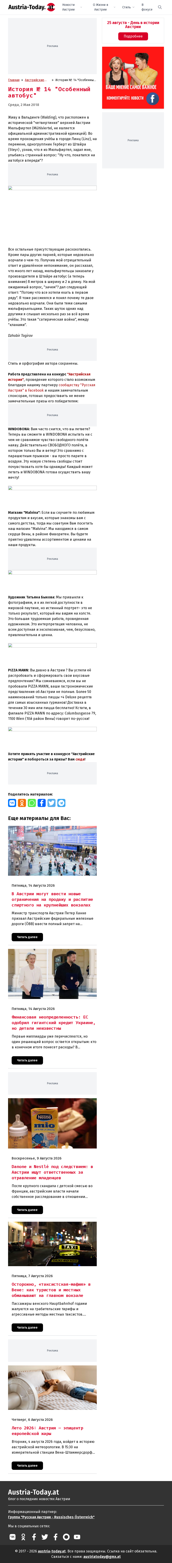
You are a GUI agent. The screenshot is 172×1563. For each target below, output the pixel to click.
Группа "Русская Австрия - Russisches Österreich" (51, 1517)
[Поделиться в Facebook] (42, 803)
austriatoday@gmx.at (102, 1556)
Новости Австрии (68, 7)
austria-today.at (52, 1551)
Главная (13, 80)
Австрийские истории (34, 80)
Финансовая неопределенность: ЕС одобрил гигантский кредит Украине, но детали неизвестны (49, 953)
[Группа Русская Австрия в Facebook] (55, 1537)
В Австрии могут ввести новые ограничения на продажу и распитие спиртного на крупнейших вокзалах (51, 830)
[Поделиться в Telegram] (61, 803)
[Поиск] (160, 7)
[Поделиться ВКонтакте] (12, 803)
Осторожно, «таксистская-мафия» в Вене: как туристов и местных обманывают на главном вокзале (51, 1226)
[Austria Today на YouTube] (77, 1537)
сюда (79, 759)
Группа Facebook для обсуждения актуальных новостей (131, 52)
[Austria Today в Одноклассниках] (23, 1537)
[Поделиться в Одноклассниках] (22, 803)
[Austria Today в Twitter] (44, 1537)
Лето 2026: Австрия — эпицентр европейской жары (46, 1368)
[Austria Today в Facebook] (34, 1537)
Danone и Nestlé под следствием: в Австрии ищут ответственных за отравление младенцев (45, 1103)
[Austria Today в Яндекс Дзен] (66, 1537)
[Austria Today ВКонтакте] (12, 1537)
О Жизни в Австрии (100, 7)
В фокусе (147, 7)
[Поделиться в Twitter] (51, 803)
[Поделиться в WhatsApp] (32, 803)
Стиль (126, 7)
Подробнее (133, 36)
